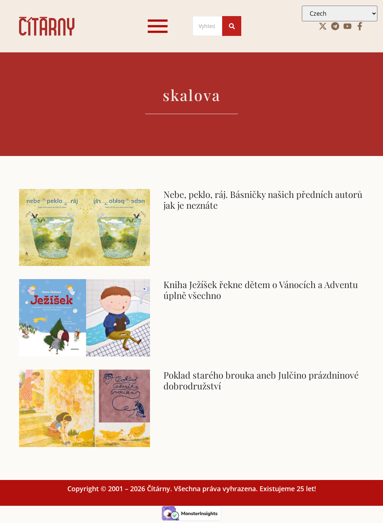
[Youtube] (347, 26)
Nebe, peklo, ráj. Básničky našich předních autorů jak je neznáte (262, 199)
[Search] (231, 26)
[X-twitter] (323, 26)
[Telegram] (335, 26)
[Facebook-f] (360, 26)
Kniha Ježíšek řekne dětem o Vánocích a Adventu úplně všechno (260, 289)
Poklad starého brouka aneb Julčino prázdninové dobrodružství (261, 380)
